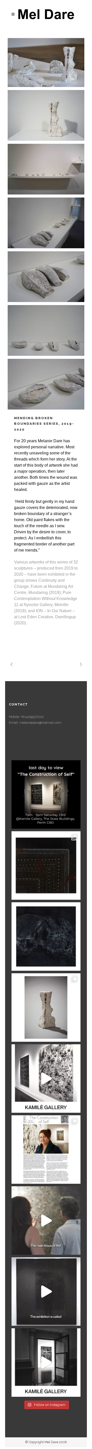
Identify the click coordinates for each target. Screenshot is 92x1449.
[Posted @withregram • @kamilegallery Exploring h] (46, 1078)
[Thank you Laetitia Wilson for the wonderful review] (46, 1149)
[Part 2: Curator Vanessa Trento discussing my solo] (46, 1220)
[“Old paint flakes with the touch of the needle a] (46, 1007)
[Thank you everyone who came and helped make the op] (46, 1362)
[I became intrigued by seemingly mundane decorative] (46, 865)
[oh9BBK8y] (46, 330)
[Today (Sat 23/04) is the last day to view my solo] (46, 794)
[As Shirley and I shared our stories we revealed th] (46, 936)
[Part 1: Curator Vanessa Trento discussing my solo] (46, 1291)
